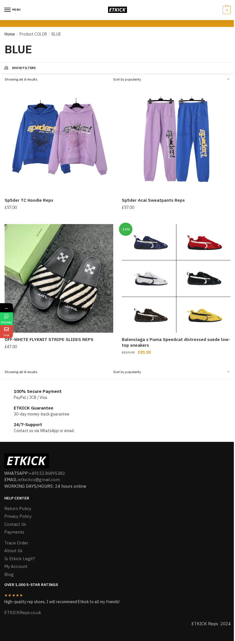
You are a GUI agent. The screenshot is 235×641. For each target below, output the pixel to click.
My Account (16, 566)
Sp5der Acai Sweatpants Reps (153, 200)
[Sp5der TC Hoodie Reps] (59, 139)
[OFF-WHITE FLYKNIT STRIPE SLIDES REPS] (59, 278)
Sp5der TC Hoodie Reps (29, 200)
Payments (14, 532)
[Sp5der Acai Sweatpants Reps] (176, 139)
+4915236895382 (47, 473)
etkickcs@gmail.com (39, 479)
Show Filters (24, 68)
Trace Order (16, 543)
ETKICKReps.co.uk (22, 612)
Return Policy (17, 508)
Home (10, 34)
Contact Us (15, 524)
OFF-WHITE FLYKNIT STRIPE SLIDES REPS (49, 339)
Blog (9, 574)
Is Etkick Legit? (19, 558)
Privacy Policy (18, 516)
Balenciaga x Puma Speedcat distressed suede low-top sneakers (176, 342)
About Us (13, 550)
